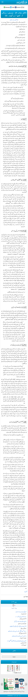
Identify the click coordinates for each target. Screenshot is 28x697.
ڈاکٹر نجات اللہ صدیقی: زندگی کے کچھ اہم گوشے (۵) (18, 626)
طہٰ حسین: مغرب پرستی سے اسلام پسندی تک (19, 636)
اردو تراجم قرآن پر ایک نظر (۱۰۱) (21, 617)
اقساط (25, 597)
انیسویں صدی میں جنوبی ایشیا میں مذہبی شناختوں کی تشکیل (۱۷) (16, 641)
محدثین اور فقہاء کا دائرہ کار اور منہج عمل (20, 622)
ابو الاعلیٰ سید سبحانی (14, 20)
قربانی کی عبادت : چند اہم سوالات (21, 612)
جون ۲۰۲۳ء (14, 602)
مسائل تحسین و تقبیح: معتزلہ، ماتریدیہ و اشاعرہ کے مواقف (17, 631)
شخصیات (25, 592)
